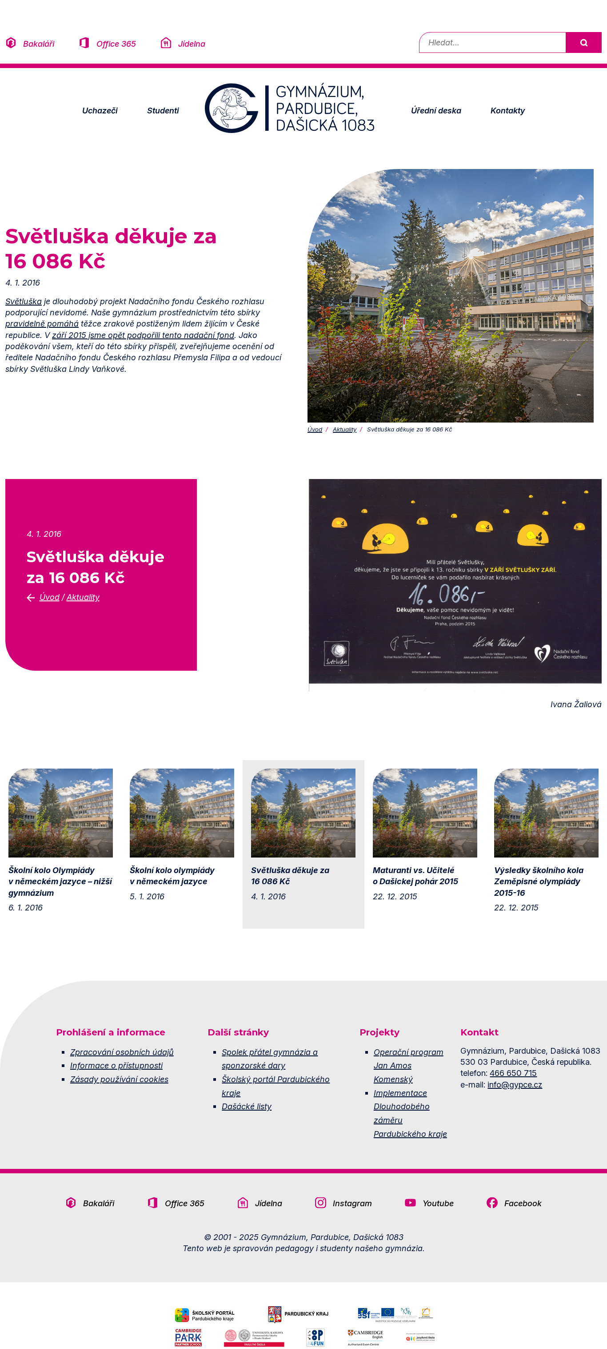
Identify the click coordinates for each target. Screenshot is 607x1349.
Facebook (523, 1203)
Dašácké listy (247, 1106)
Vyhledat (583, 42)
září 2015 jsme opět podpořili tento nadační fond (143, 335)
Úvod (314, 429)
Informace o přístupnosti (116, 1065)
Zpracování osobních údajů (122, 1052)
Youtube (438, 1203)
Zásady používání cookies (119, 1079)
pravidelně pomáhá (42, 323)
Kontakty (508, 110)
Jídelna (191, 43)
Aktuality (344, 429)
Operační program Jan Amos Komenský (408, 1065)
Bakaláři (38, 43)
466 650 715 (513, 1073)
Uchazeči (100, 110)
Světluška (23, 301)
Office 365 (116, 43)
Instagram (352, 1203)
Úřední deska (436, 110)
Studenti (163, 110)
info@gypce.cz (514, 1084)
